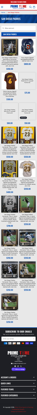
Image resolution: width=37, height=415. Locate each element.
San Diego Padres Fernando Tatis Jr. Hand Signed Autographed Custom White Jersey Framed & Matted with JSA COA (9, 219)
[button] (2, 7)
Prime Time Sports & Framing (24, 407)
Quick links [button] (6, 383)
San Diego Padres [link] (13, 12)
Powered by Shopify (18, 409)
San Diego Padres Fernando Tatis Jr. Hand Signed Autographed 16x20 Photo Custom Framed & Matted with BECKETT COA (9, 316)
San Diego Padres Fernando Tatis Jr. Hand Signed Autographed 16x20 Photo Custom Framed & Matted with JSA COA (27, 218)
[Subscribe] (34, 339)
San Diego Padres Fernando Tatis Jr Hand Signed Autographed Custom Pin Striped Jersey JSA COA (27, 182)
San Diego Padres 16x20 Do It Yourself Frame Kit (27, 80)
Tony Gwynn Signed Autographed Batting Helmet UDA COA (27, 59)
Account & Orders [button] (8, 377)
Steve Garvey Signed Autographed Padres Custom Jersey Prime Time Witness (9, 94)
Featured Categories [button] (9, 395)
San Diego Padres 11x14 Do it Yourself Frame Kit (9, 111)
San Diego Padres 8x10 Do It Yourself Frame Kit (27, 111)
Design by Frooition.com (18, 411)
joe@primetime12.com (19, 363)
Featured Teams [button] (7, 389)
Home (3, 12)
